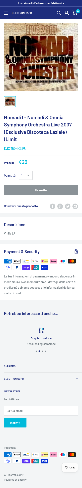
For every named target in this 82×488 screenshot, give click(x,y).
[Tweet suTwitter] (67, 206)
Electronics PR (15, 148)
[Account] (67, 13)
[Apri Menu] (6, 13)
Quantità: (10, 175)
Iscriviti (15, 422)
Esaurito (41, 190)
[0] (74, 13)
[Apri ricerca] (59, 13)
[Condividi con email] (75, 206)
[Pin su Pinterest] (60, 206)
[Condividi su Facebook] (52, 206)
